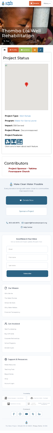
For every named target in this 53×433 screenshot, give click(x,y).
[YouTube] (26, 414)
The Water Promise (11, 298)
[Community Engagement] (14, 142)
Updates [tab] (26, 50)
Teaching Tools (9, 369)
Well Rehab (25, 116)
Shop (6, 379)
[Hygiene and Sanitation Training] (20, 142)
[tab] (4, 49)
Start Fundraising (10, 329)
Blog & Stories (9, 374)
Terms (40, 426)
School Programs (10, 343)
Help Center (27, 227)
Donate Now (28, 200)
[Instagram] (20, 414)
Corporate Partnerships (12, 338)
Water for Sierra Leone (25, 121)
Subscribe (27, 273)
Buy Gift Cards (9, 334)
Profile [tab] (14, 50)
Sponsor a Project (26, 211)
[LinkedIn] (39, 414)
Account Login (9, 383)
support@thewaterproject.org (35, 223)
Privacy (35, 426)
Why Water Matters (11, 307)
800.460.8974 (14, 223)
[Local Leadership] (7, 142)
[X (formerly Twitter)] (33, 414)
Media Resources (10, 365)
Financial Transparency (12, 312)
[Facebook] (13, 414)
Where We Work (10, 303)
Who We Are (9, 293)
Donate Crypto (9, 348)
